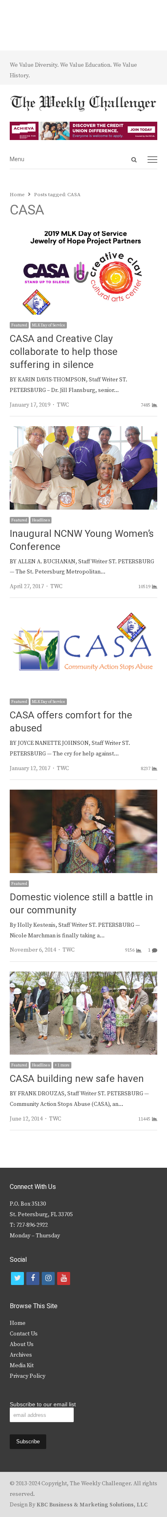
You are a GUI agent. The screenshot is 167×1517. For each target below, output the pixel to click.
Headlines (41, 520)
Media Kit (22, 1365)
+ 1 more (62, 1065)
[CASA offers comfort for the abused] (83, 612)
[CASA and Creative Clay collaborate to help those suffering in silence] (83, 236)
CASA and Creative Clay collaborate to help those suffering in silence (64, 352)
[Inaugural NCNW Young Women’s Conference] (83, 431)
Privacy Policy (27, 1376)
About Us (22, 1344)
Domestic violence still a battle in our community (81, 903)
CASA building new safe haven (77, 1079)
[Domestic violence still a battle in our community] (83, 794)
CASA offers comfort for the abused (71, 722)
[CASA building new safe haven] (83, 976)
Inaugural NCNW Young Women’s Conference (82, 540)
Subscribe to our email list (43, 1404)
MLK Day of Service (48, 325)
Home (18, 1323)
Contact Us (24, 1333)
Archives (21, 1355)
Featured (19, 325)
